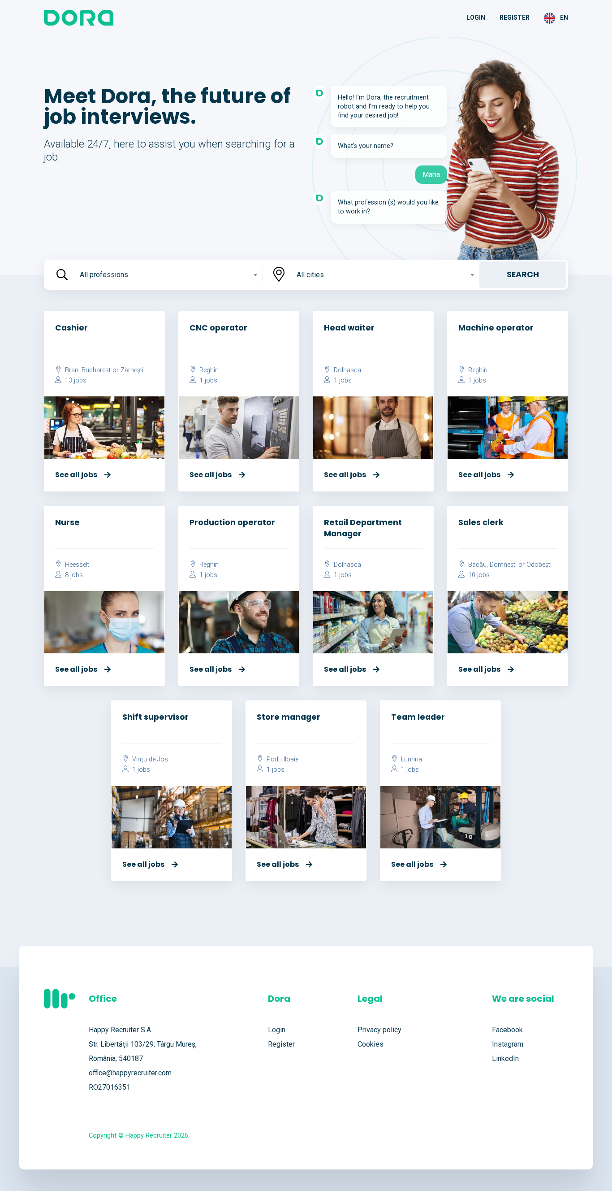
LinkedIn (505, 1058)
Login (475, 17)
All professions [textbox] (104, 274)
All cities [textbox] (310, 274)
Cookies (371, 1044)
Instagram (507, 1044)
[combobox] (168, 274)
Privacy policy (379, 1030)
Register (515, 17)
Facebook (507, 1030)
